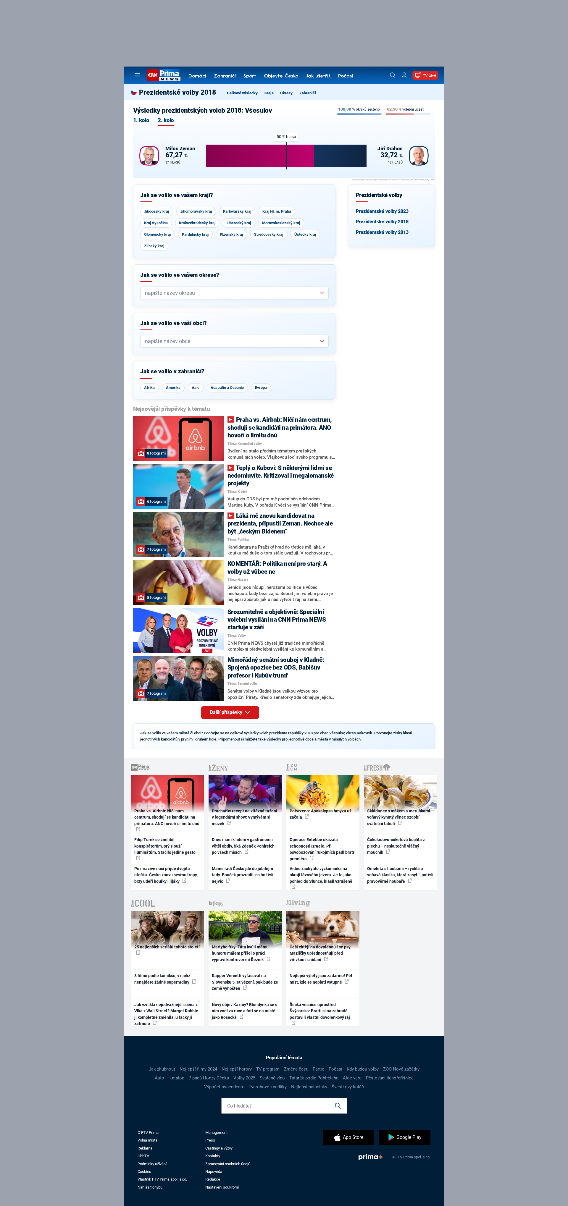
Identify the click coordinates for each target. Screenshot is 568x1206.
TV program (268, 1069)
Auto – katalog (169, 1078)
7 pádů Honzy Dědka (209, 1078)
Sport (249, 76)
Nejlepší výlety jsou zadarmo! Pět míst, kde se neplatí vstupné (321, 978)
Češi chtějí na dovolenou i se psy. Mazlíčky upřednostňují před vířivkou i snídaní (320, 953)
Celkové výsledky (242, 93)
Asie (195, 387)
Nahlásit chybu (150, 1187)
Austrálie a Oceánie (227, 387)
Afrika (149, 387)
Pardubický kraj (195, 234)
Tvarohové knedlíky (268, 1086)
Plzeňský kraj (231, 234)
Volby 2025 (244, 1078)
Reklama (145, 1148)
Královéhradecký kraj (197, 223)
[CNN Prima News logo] (163, 75)
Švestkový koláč (348, 1086)
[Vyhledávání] (392, 75)
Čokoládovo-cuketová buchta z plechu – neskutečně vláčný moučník (396, 846)
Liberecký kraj (239, 223)
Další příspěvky (226, 712)
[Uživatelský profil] (404, 75)
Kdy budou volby (363, 1069)
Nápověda (213, 1171)
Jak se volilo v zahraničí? (172, 371)
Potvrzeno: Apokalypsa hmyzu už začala (320, 814)
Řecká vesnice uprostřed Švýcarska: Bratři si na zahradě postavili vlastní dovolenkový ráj (320, 1011)
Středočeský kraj (268, 234)
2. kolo (166, 120)
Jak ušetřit (318, 76)
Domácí (197, 76)
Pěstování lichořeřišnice (390, 1078)
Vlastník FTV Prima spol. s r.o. (162, 1179)
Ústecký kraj (305, 234)
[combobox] (232, 293)
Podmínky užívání (152, 1164)
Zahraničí (225, 76)
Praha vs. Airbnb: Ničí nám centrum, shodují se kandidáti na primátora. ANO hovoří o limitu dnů (166, 817)
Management (216, 1132)
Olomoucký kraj (157, 234)
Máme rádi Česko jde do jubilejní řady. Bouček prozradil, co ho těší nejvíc (242, 875)
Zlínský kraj (154, 246)
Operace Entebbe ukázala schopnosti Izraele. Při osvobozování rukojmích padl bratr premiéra (322, 849)
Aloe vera (352, 1078)
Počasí (345, 76)
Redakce (212, 1179)
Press (210, 1140)
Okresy (286, 93)
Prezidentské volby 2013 (382, 232)
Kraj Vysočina (156, 223)
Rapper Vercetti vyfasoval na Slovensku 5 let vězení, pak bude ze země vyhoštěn (245, 982)
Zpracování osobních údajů (227, 1164)
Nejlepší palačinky (309, 1086)
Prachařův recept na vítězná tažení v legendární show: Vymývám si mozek (244, 817)
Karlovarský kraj (237, 211)
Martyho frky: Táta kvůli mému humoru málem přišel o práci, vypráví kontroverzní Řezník (240, 953)
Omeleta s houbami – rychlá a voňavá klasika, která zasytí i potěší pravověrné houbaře (400, 875)
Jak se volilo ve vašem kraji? (176, 195)
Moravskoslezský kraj (281, 223)
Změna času (296, 1069)
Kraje (269, 93)
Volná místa (147, 1140)
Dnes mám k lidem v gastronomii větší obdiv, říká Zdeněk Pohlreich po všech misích (243, 846)
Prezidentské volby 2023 (382, 211)
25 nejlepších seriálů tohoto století (167, 947)
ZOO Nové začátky (401, 1069)
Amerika (173, 387)
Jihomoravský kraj (196, 211)
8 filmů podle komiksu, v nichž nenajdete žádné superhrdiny (162, 978)
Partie (318, 1069)
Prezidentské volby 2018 (382, 221)
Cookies (144, 1171)
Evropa (261, 387)
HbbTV (143, 1156)
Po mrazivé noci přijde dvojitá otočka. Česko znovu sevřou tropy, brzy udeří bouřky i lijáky (166, 875)
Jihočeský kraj (156, 211)
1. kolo (141, 120)
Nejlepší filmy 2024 (198, 1069)
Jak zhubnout (162, 1069)
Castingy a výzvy (219, 1148)
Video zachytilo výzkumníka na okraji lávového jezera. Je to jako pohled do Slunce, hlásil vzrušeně (321, 875)
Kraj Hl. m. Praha (276, 211)
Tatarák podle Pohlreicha (313, 1078)
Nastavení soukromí (222, 1187)
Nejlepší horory (237, 1069)
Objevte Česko (281, 76)
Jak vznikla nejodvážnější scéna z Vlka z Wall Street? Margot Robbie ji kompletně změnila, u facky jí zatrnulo (166, 1014)
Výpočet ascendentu (224, 1086)
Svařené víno (272, 1078)
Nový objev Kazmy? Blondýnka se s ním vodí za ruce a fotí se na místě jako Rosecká (244, 1011)
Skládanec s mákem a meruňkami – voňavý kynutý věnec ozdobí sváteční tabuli (400, 817)
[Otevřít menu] (137, 75)
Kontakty (212, 1156)
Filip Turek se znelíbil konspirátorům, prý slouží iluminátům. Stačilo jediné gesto (165, 846)
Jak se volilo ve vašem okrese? (179, 275)
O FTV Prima (148, 1132)
